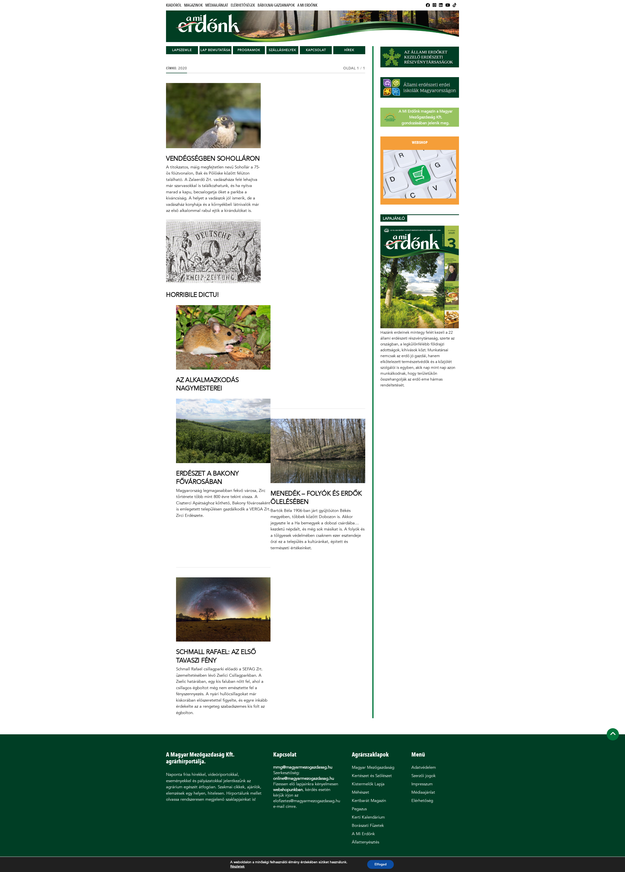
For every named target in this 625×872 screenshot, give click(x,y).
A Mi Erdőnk (307, 5)
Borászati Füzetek (368, 825)
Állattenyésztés (365, 842)
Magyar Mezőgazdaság (373, 767)
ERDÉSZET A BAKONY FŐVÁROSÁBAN (207, 477)
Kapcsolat (316, 50)
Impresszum (422, 784)
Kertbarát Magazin (369, 800)
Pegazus (359, 809)
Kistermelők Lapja (368, 784)
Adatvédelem (423, 767)
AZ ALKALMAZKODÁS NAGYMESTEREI (207, 384)
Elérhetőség (422, 800)
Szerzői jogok (423, 776)
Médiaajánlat (216, 5)
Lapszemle (182, 50)
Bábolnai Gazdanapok (276, 5)
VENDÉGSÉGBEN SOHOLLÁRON (213, 158)
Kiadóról (173, 5)
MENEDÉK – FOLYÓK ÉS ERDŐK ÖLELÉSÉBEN (316, 497)
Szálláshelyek (282, 50)
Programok (249, 50)
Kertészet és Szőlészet (372, 776)
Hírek (349, 50)
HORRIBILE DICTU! (192, 295)
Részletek (237, 866)
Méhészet (360, 792)
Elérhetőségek (243, 5)
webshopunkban (288, 789)
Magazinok (193, 5)
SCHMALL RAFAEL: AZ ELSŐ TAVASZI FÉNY (216, 656)
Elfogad (380, 864)
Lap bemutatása (215, 50)
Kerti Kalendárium (368, 817)
